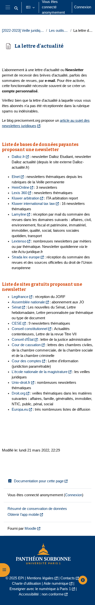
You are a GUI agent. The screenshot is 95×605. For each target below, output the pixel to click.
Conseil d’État (23, 339)
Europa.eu (20, 409)
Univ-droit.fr (21, 383)
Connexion (82, 7)
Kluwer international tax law (33, 204)
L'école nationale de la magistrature (39, 372)
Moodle (30, 528)
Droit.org (18, 393)
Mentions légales (40, 578)
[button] (16, 8)
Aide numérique (56, 583)
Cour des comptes (26, 361)
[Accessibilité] (82, 580)
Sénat (16, 307)
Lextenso (19, 241)
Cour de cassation (26, 345)
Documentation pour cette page (39, 481)
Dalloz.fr (18, 157)
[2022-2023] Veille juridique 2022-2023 (23, 31)
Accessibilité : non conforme (41, 594)
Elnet (16, 177)
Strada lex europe (26, 257)
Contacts (67, 578)
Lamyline (19, 214)
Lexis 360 (19, 193)
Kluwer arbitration (25, 198)
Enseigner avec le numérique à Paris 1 (40, 589)
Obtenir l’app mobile (23, 515)
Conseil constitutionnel (29, 329)
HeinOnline (20, 187)
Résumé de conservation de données (37, 509)
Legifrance (20, 297)
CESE (17, 323)
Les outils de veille (58, 31)
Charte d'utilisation (26, 583)
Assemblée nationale (28, 302)
